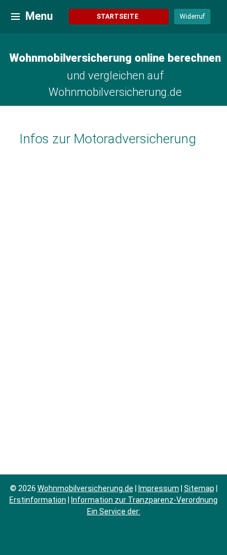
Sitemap (199, 488)
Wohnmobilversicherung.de (85, 488)
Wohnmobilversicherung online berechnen (115, 57)
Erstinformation (37, 499)
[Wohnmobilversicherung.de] (15, 16)
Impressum (158, 488)
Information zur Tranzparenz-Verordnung (144, 499)
